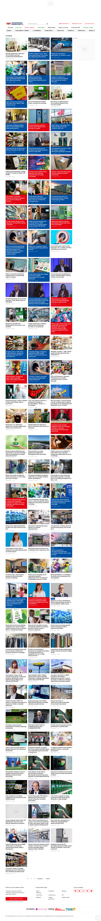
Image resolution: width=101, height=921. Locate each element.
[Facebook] (79, 891)
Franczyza (81, 30)
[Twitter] (87, 891)
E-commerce (37, 30)
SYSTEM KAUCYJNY (75, 27)
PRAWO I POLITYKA (63, 27)
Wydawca (64, 891)
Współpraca (51, 891)
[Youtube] (91, 891)
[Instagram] (83, 891)
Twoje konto (39, 895)
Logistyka (60, 30)
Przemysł (71, 30)
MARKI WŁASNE (51, 27)
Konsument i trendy (22, 30)
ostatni (48, 878)
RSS (63, 895)
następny (40, 878)
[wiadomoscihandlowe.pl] (15, 23)
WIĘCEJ (91, 30)
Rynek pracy (49, 30)
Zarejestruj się (52, 895)
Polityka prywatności (51, 898)
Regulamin (38, 897)
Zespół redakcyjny (38, 891)
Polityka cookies (66, 897)
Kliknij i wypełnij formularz (16, 898)
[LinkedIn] (75, 891)
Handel (9, 30)
